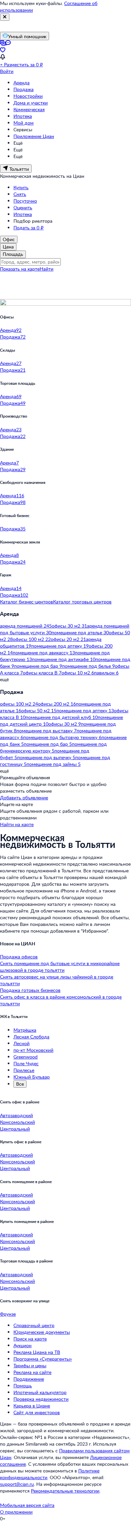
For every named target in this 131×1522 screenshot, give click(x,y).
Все (20, 1084)
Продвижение (28, 1379)
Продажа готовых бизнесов (30, 990)
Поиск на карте (30, 1338)
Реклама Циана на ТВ (36, 1352)
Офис (9, 239)
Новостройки (28, 96)
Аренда (21, 82)
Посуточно (25, 201)
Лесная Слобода (31, 1036)
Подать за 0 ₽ (28, 227)
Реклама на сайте (32, 1372)
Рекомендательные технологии (65, 1491)
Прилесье (23, 1070)
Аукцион (22, 1345)
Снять (19, 194)
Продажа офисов (19, 956)
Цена (8, 246)
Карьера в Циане (31, 1405)
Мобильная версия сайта (27, 1505)
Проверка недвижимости (41, 1399)
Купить (21, 187)
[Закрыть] (4, 17)
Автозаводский (16, 1115)
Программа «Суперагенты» (42, 1359)
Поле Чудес (26, 1063)
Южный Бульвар (31, 1077)
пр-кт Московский (33, 1050)
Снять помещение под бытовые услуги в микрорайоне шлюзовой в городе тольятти (60, 966)
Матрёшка (24, 1030)
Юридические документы (41, 1332)
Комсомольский (17, 1122)
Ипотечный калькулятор (40, 1392)
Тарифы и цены (29, 1365)
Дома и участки (30, 102)
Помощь (22, 1385)
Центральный (15, 1129)
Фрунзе (8, 1314)
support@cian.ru (17, 1484)
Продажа (23, 89)
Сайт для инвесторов (36, 1412)
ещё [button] (4, 679)
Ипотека (22, 116)
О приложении (16, 1512)
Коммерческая (29, 109)
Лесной (21, 1043)
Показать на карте (20, 269)
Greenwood (25, 1057)
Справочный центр (33, 1325)
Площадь (13, 254)
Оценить (22, 207)
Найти (46, 269)
